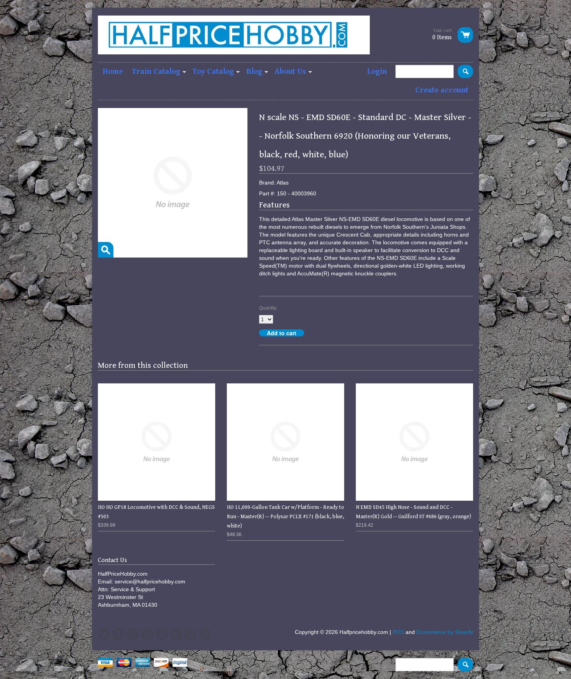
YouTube (147, 634)
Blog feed (204, 634)
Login (377, 71)
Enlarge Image (105, 250)
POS (398, 632)
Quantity (268, 308)
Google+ (133, 634)
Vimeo (161, 634)
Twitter (104, 634)
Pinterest (190, 634)
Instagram (176, 634)
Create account (441, 90)
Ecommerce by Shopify (444, 632)
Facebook (118, 634)
